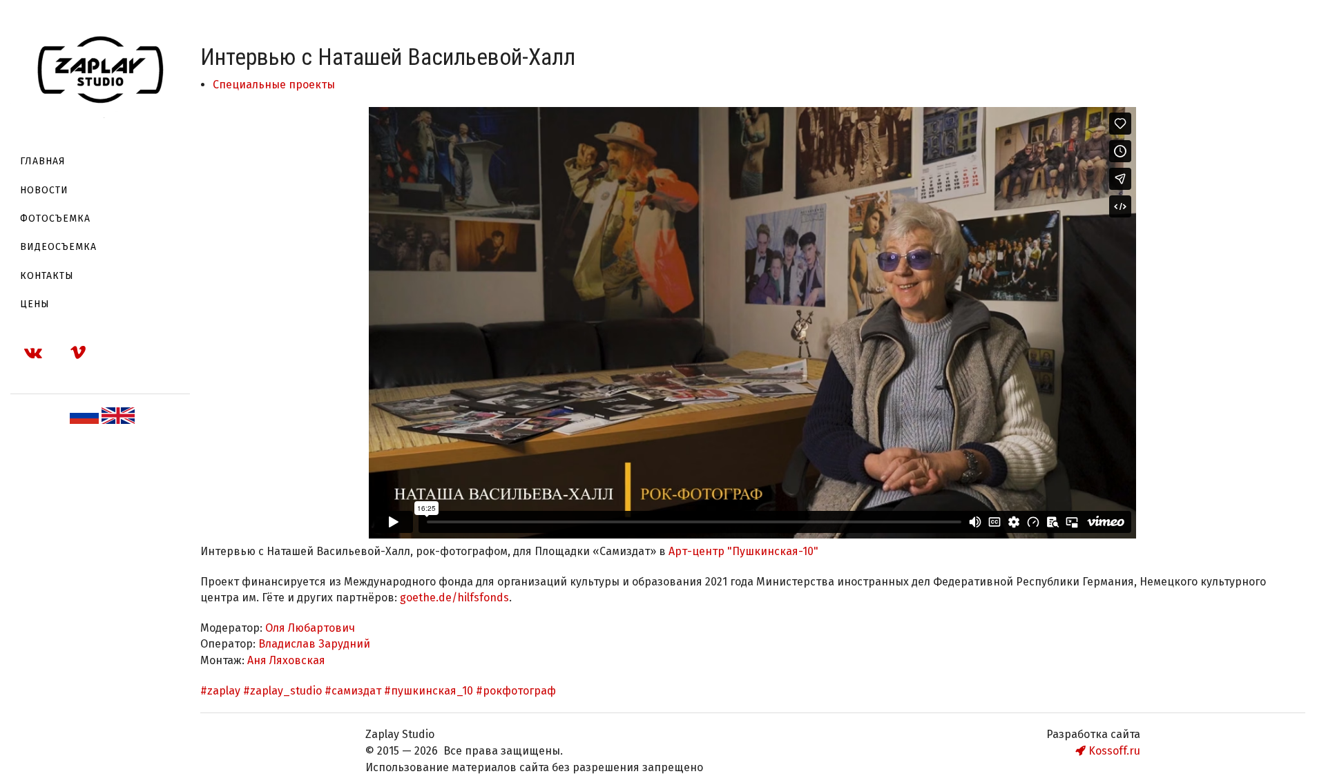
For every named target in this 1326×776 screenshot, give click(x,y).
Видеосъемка (58, 247)
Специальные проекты (274, 84)
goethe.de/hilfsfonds (454, 597)
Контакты (47, 276)
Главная (43, 161)
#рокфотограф (516, 690)
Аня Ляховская (286, 660)
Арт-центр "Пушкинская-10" (743, 551)
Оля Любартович (310, 627)
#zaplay (220, 690)
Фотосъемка (55, 218)
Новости (44, 190)
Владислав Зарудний (314, 643)
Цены (35, 304)
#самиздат (353, 690)
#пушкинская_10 (428, 690)
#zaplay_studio (282, 690)
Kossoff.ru (1113, 750)
